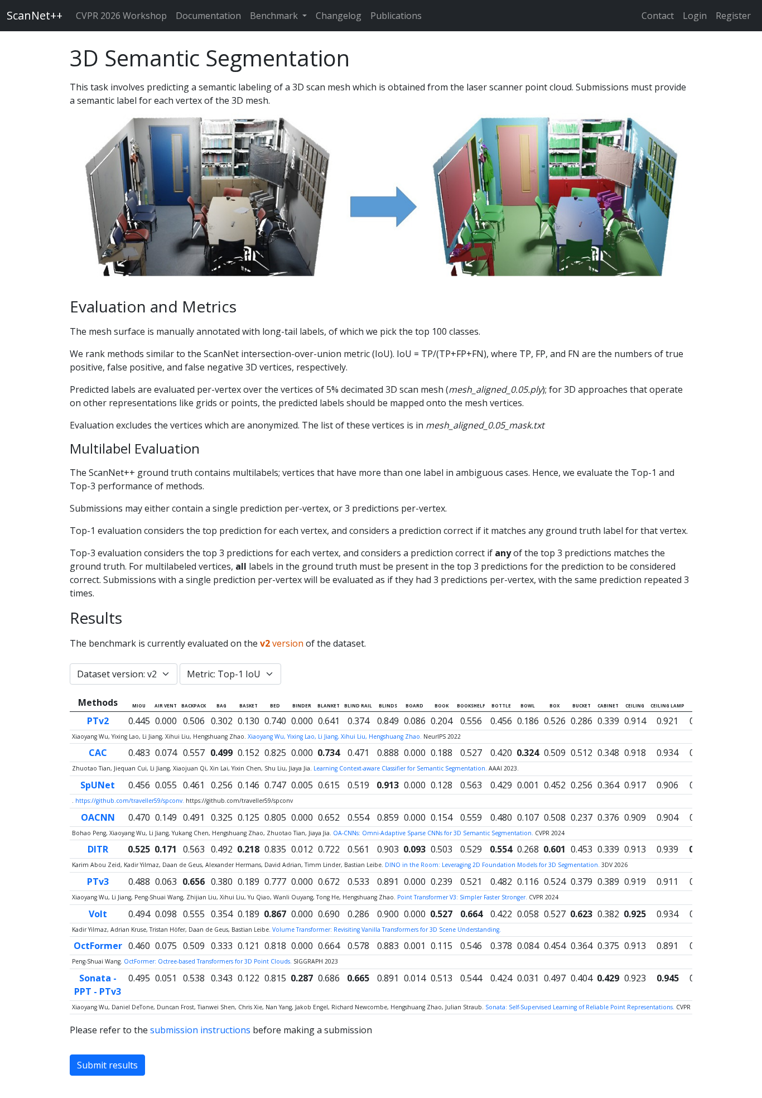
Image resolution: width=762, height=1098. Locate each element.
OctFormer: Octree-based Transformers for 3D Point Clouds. (208, 961)
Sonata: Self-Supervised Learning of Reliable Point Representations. (580, 1007)
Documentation (208, 15)
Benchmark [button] (275, 15)
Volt (98, 914)
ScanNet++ (34, 15)
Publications (396, 15)
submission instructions (200, 1030)
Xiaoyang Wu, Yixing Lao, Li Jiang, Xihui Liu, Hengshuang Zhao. (335, 736)
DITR (98, 849)
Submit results (107, 1065)
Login (695, 15)
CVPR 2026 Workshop (121, 15)
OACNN (98, 817)
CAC (98, 753)
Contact (658, 15)
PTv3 (98, 881)
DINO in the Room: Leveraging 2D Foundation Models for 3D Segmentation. (493, 865)
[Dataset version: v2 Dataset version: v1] (123, 674)
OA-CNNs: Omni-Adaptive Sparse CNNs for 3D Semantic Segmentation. (434, 833)
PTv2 (98, 721)
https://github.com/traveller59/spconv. (130, 801)
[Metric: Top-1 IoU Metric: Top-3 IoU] (230, 674)
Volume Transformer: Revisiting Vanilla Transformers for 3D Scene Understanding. (386, 929)
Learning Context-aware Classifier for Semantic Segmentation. (401, 768)
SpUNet (97, 785)
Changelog (338, 15)
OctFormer (98, 946)
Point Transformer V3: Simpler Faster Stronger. (463, 897)
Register (733, 15)
